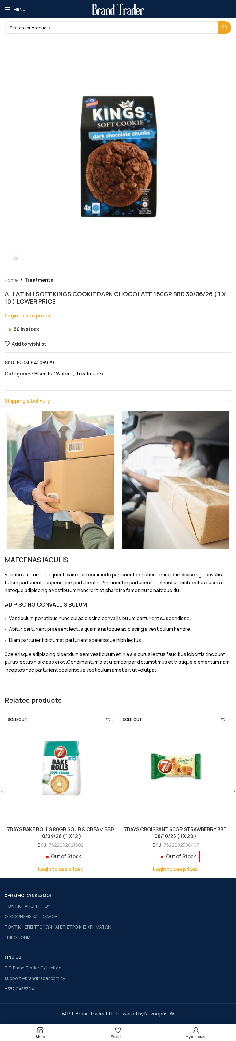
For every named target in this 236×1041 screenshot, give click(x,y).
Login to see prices (28, 315)
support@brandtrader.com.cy (35, 978)
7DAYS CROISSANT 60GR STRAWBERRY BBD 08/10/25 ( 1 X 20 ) (175, 832)
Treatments (39, 280)
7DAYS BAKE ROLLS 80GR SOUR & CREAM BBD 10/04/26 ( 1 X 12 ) (60, 832)
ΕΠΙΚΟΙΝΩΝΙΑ (18, 937)
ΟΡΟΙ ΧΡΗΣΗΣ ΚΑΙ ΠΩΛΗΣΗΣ (32, 916)
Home (11, 280)
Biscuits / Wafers (53, 373)
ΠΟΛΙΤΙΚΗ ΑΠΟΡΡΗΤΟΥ (27, 906)
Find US (13, 957)
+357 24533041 (20, 989)
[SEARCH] (224, 27)
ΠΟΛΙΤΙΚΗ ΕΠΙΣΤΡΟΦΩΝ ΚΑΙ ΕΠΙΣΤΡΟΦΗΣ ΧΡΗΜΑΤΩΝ (58, 927)
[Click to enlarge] (16, 258)
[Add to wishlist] (108, 719)
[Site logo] (118, 8)
